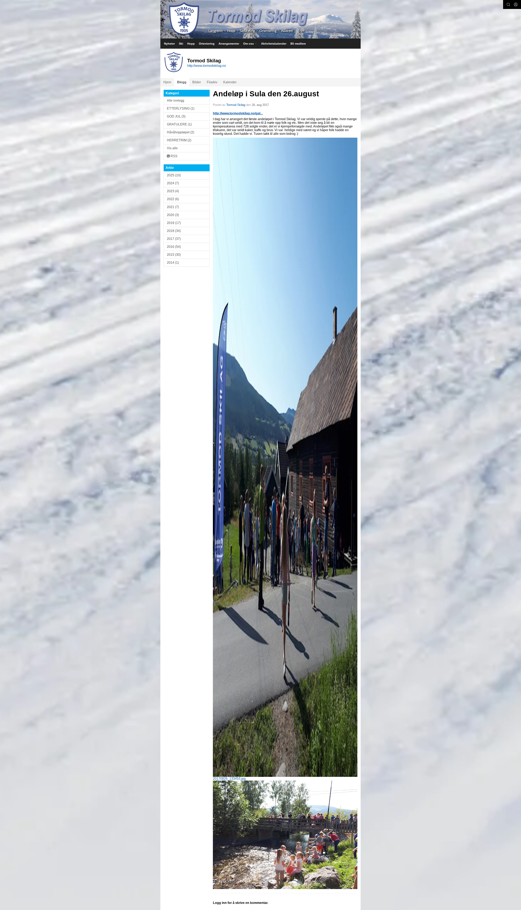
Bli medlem (298, 43)
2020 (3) (173, 215)
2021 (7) (173, 207)
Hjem (167, 82)
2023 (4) (173, 191)
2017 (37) (174, 238)
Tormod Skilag (235, 104)
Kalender (229, 82)
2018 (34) (174, 231)
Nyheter (169, 43)
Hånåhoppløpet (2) (180, 132)
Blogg (181, 82)
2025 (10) (174, 175)
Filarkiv (212, 82)
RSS (173, 156)
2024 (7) (173, 183)
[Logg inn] (515, 4)
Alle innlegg (175, 100)
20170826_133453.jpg (229, 778)
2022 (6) (173, 199)
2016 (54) (174, 246)
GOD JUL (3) (176, 116)
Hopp (191, 43)
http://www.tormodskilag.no (206, 65)
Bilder (196, 82)
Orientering (207, 43)
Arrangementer (229, 43)
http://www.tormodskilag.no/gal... (238, 113)
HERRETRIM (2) (179, 140)
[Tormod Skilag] (260, 19)
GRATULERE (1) (179, 124)
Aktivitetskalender (273, 43)
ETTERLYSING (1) (180, 108)
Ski (181, 43)
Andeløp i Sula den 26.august (266, 94)
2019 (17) (174, 223)
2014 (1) (173, 262)
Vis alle (172, 148)
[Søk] (508, 4)
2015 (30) (174, 254)
